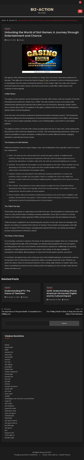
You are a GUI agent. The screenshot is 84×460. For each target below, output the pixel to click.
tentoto (7, 359)
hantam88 (8, 357)
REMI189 (8, 418)
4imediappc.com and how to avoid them (19, 398)
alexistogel (9, 347)
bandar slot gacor (11, 386)
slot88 (7, 396)
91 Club (7, 362)
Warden (21, 40)
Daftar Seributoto (11, 372)
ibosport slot (9, 433)
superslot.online (10, 408)
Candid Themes (64, 455)
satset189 (9, 389)
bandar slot (9, 352)
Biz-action (42, 9)
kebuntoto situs (10, 411)
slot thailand (9, 406)
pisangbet (8, 367)
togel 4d (8, 401)
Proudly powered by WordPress (26, 455)
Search (64, 323)
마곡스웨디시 (10, 435)
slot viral (8, 391)
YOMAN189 (9, 416)
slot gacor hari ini (11, 420)
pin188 (7, 381)
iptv (6, 430)
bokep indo (9, 369)
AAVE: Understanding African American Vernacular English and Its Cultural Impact (62, 293)
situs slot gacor (10, 413)
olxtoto (7, 384)
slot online (8, 403)
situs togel (8, 394)
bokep (7, 345)
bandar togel (9, 438)
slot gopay (8, 364)
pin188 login (9, 425)
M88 (6, 350)
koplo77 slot (43, 80)
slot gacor (8, 428)
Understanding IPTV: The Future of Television (17, 292)
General (7, 28)
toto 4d (7, 379)
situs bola (8, 355)
